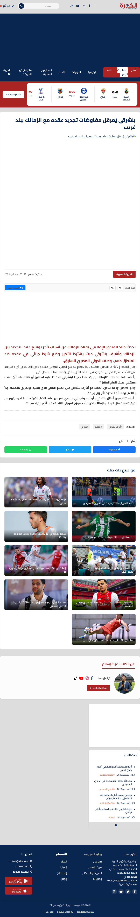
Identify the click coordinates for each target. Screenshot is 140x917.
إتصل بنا (97, 878)
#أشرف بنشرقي (115, 427)
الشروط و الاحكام (92, 873)
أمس (134, 70)
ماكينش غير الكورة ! (25, 72)
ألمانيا (63, 861)
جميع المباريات (13, 94)
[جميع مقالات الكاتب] (124, 683)
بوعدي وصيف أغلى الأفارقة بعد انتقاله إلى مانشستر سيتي (116, 797)
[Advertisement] (70, 38)
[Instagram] (84, 6)
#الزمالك (98, 427)
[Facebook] (89, 6)
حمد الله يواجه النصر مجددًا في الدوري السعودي (113, 783)
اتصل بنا (50, 912)
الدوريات (76, 72)
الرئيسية (92, 72)
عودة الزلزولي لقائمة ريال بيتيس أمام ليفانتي (113, 811)
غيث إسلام (33, 274)
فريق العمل (95, 867)
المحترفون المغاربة (46, 72)
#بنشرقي (84, 427)
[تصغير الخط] (120, 288)
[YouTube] (77, 6)
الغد (109, 70)
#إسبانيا (111, 817)
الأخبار (62, 72)
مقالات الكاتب (100, 688)
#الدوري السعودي (107, 789)
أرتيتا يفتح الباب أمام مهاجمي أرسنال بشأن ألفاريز (114, 768)
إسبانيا (63, 867)
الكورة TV (6, 72)
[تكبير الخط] (112, 288)
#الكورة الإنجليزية (107, 775)
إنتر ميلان (62, 873)
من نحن (97, 861)
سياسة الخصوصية (85, 912)
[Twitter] (128, 891)
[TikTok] (72, 6)
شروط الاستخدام (65, 912)
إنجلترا (64, 878)
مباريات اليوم (122, 72)
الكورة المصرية (124, 274)
